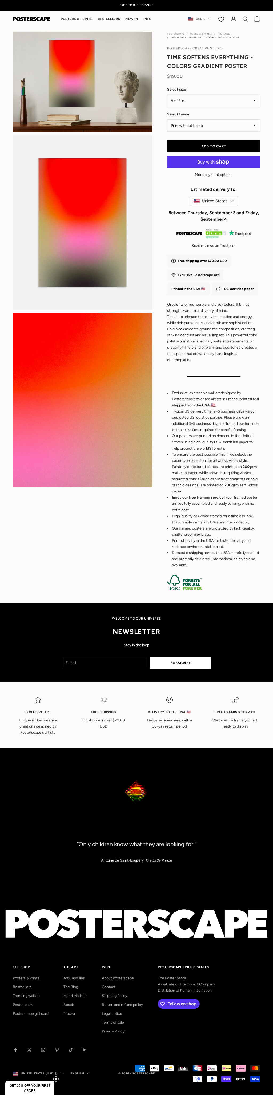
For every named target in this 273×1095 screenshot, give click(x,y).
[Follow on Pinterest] (57, 1049)
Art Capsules (74, 978)
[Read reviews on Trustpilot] (213, 234)
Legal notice (112, 1013)
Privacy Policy (113, 1031)
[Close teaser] (56, 1079)
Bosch (68, 1005)
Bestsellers (109, 19)
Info (147, 19)
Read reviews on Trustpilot (214, 245)
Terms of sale (113, 1022)
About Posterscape (118, 978)
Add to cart (213, 146)
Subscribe (181, 663)
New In (131, 19)
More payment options (213, 174)
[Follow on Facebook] (15, 1049)
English (77, 1073)
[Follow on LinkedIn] (84, 1049)
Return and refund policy (122, 1005)
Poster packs (23, 1005)
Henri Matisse (75, 995)
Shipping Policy (114, 995)
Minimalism (225, 34)
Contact (108, 987)
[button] (29, 1088)
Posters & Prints (77, 19)
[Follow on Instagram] (43, 1049)
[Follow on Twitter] (29, 1049)
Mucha (69, 1013)
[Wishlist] (222, 19)
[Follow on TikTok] (71, 1049)
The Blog (70, 987)
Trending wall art (26, 995)
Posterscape (175, 34)
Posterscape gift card (31, 1013)
